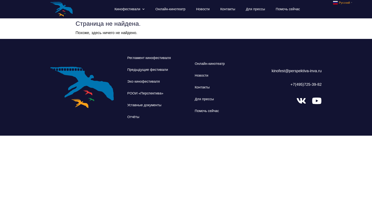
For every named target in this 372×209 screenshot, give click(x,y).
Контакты (227, 9)
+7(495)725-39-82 (306, 84)
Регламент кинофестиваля (149, 58)
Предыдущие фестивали (147, 70)
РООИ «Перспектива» (145, 93)
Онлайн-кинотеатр (170, 9)
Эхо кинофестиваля (143, 81)
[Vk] (301, 101)
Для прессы (255, 9)
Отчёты (133, 117)
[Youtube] (317, 101)
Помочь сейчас (288, 9)
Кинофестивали (127, 9)
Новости (203, 9)
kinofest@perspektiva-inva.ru (297, 71)
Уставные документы (144, 105)
